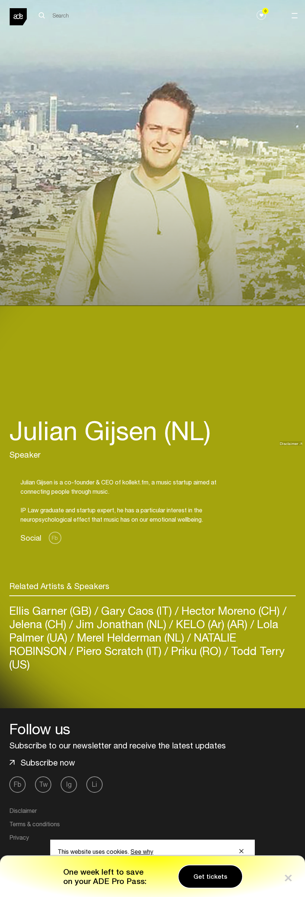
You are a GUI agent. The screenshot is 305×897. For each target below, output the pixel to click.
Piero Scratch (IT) (118, 650)
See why (142, 851)
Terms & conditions (34, 824)
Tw (43, 784)
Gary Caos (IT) (136, 610)
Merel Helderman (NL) (130, 637)
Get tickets (210, 876)
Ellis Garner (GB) (51, 610)
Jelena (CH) (39, 623)
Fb (55, 538)
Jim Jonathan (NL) (121, 623)
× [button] (288, 876)
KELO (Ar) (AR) (211, 623)
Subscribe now (47, 762)
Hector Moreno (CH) (231, 610)
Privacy (19, 837)
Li (94, 784)
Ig (69, 784)
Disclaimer (289, 443)
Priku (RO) (196, 650)
